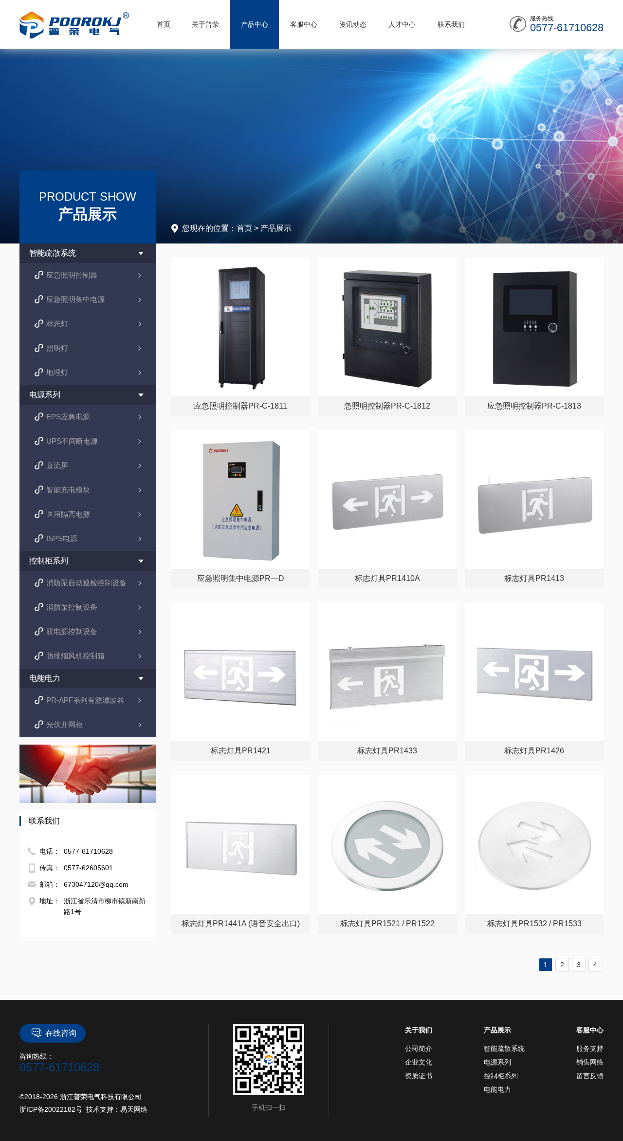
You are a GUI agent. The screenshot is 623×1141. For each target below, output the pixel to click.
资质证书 (418, 1076)
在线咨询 (60, 1033)
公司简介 (418, 1048)
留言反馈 (590, 1076)
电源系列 (497, 1062)
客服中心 (303, 24)
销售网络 (590, 1062)
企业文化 (418, 1062)
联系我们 (451, 24)
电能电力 (497, 1089)
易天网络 (133, 1109)
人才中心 (402, 24)
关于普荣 (205, 24)
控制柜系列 (501, 1076)
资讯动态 (352, 24)
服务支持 (590, 1048)
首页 (163, 24)
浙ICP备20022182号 (50, 1109)
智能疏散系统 (504, 1048)
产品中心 (254, 24)
